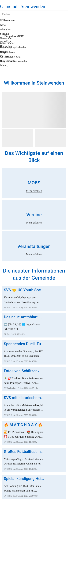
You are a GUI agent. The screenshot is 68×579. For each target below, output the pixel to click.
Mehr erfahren (34, 191)
